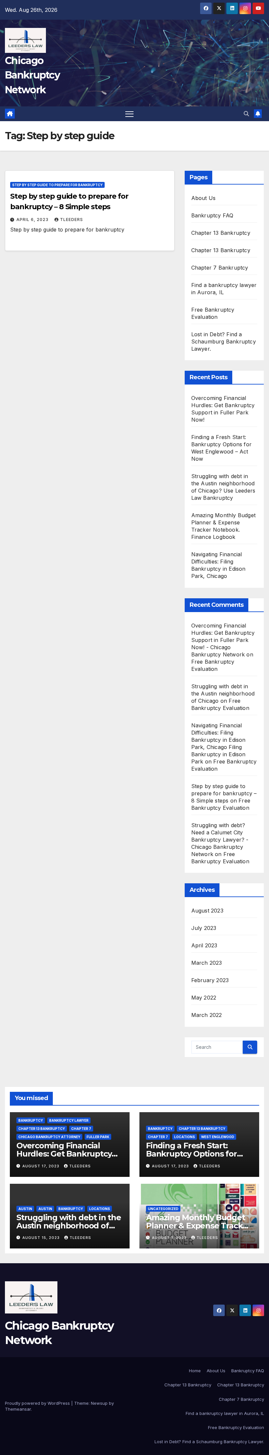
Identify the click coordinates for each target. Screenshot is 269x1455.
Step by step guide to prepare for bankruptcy (57, 185)
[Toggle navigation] (129, 114)
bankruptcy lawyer (69, 1120)
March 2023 (206, 962)
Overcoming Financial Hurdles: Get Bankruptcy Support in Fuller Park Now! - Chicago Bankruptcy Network (223, 640)
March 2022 (206, 1015)
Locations (184, 1137)
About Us (203, 198)
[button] (246, 113)
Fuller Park (98, 1137)
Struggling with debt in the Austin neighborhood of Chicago (223, 693)
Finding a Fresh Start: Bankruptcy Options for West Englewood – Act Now (199, 1154)
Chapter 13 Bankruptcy (220, 233)
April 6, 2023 (33, 219)
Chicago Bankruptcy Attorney (49, 1137)
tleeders (71, 219)
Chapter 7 (81, 1129)
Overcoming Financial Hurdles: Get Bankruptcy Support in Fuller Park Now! (69, 1154)
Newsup (99, 1403)
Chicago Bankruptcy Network (32, 75)
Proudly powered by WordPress (38, 1403)
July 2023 (204, 928)
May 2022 (204, 997)
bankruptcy (30, 1120)
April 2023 (204, 945)
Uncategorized (163, 1209)
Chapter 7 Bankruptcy (219, 267)
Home (195, 1370)
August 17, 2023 (41, 1166)
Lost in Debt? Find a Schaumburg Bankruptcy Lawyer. (223, 341)
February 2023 (210, 980)
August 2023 (207, 910)
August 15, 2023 (41, 1237)
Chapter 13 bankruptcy (41, 1129)
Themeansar (18, 1409)
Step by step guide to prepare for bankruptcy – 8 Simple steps (224, 793)
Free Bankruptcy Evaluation (236, 1427)
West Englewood (217, 1137)
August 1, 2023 (170, 1237)
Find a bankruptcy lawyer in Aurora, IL (225, 1413)
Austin (25, 1209)
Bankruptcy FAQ (212, 215)
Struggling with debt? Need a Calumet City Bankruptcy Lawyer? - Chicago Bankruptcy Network (220, 839)
